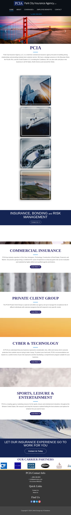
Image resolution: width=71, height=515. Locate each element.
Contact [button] (58, 9)
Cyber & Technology (36, 149)
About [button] (18, 9)
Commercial (10, 91)
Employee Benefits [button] (44, 9)
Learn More (35, 267)
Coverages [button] (28, 9)
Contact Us (34, 222)
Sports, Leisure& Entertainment (11, 186)
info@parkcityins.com (36, 479)
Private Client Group (36, 118)
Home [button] (11, 9)
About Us (35, 492)
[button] (5, 30)
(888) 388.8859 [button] (37, 14)
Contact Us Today (35, 451)
